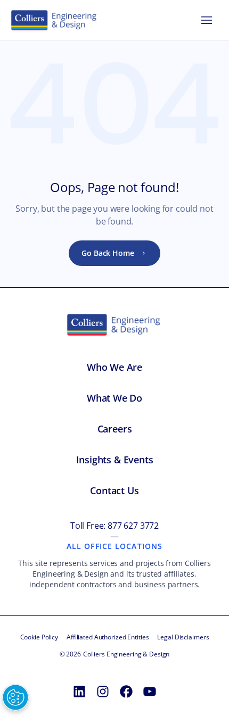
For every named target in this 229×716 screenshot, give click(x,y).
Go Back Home (107, 253)
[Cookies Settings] (15, 697)
